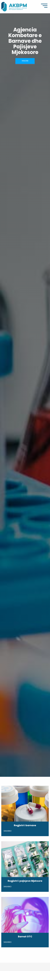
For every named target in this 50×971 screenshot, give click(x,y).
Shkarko (7, 831)
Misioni (25, 61)
